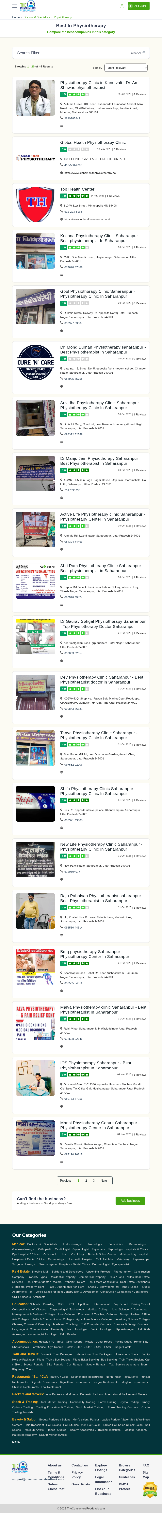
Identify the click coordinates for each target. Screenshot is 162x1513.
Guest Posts (81, 1484)
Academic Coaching (65, 1324)
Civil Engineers (21, 1296)
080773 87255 (73, 1098)
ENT (98, 1259)
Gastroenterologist (23, 1249)
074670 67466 (73, 267)
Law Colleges (66, 1314)
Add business (130, 1200)
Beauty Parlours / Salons (54, 1419)
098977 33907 (73, 323)
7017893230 (72, 490)
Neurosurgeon (48, 1264)
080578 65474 (73, 597)
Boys (60, 1341)
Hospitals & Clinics (136, 1249)
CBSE (61, 1304)
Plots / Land (116, 1276)
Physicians (98, 1249)
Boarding (49, 1304)
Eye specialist (120, 1264)
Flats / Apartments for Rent (66, 1286)
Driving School (140, 1304)
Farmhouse (38, 1346)
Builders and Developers (67, 1271)
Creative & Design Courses (131, 1324)
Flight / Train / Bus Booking (54, 1359)
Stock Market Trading (53, 1402)
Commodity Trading (82, 1402)
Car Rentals (74, 1364)
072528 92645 (73, 1038)
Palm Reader (68, 1334)
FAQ (146, 1465)
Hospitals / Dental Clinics (28, 1259)
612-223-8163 (73, 211)
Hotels (69, 1346)
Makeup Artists (34, 1429)
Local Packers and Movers (61, 1394)
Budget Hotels (122, 1346)
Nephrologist (115, 1249)
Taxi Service (117, 1364)
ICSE (72, 1304)
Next (104, 1180)
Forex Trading (107, 1402)
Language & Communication (30, 1329)
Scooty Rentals (95, 1364)
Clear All (136, 52)
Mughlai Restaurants (135, 1382)
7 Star (78, 1346)
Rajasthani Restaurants (75, 1382)
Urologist (30, 1264)
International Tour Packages (94, 1354)
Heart (64, 1254)
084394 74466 (73, 541)
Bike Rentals (55, 1364)
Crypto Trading (129, 1402)
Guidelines (127, 1477)
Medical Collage (98, 1309)
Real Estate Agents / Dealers (43, 1281)
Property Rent (35, 1286)
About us (55, 1465)
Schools (35, 1304)
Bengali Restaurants (105, 1382)
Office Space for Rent (49, 1291)
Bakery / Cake (59, 1376)
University (57, 1329)
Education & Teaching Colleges (97, 1314)
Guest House (104, 1341)
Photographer (122, 1271)
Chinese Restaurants (25, 1387)
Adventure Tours (136, 1364)
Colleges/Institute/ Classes (29, 1309)
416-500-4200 (73, 165)
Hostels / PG (47, 1341)
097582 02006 (73, 764)
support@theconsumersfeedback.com (38, 1479)
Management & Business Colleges (34, 1314)
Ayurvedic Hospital (80, 1259)
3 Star (87, 1346)
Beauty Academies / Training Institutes (95, 1429)
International (101, 1304)
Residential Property (62, 1276)
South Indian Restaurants (87, 1376)
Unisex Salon (134, 1424)
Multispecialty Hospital (134, 1254)
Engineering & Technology (67, 1309)
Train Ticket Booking (131, 1359)
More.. (16, 1441)
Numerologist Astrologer (42, 1334)
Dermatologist (137, 1244)
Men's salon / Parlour (86, 1419)
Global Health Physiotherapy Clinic (93, 142)
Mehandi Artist (58, 1434)
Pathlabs (108, 1259)
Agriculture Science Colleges (94, 1319)
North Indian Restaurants (122, 1376)
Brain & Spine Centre (102, 1254)
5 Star (97, 1346)
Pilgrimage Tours (22, 1369)
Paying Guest (123, 1341)
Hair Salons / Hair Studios (62, 1424)
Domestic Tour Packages (56, 1354)
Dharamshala (20, 1346)
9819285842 (72, 118)
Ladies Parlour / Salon (115, 1419)
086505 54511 (73, 983)
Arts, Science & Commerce (130, 1309)
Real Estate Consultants (103, 1281)
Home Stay (141, 1341)
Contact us (80, 1465)
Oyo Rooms (55, 1346)
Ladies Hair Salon (114, 1424)
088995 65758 (73, 378)
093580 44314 (73, 927)
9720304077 (72, 871)
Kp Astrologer (125, 1329)
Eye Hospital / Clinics (26, 1254)
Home (16, 17)
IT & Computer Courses (96, 1324)
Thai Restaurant (51, 1387)
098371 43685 (73, 820)
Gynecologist (81, 1249)
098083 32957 (73, 653)
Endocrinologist (72, 1244)
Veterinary (123, 1259)
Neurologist (95, 1244)
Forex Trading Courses (123, 1407)
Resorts (77, 1341)
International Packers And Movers (126, 1394)
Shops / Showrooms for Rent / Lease (113, 1286)
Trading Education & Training (55, 1407)
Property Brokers (74, 1281)
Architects (39, 1296)
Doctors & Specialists (37, 17)
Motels (89, 1341)
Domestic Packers (91, 1394)
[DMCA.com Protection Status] (150, 1489)
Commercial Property (92, 1276)
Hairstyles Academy (24, 1434)
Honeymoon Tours (126, 1354)
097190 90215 (73, 1154)
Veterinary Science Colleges (132, 1319)
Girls (69, 1341)
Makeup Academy (136, 1429)
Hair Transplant (34, 1424)
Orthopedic (45, 1249)
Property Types (37, 1276)
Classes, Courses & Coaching (31, 1324)
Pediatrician (115, 1244)
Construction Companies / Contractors (124, 1291)
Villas (130, 1276)
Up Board (84, 1304)
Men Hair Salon (91, 1424)
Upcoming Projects (98, 1271)
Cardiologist (62, 1249)
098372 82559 (73, 434)
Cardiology (78, 1254)
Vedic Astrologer (101, 1329)
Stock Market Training (90, 1407)
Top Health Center (77, 189)
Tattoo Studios (57, 1429)
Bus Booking (109, 1359)
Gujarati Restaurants (44, 1382)
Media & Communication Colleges (52, 1319)
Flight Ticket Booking (86, 1359)
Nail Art (43, 1434)
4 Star (107, 1346)
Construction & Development (81, 1291)
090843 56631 (73, 708)
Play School (120, 1304)
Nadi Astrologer (77, 1329)
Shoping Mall (40, 1271)
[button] (143, 52)
